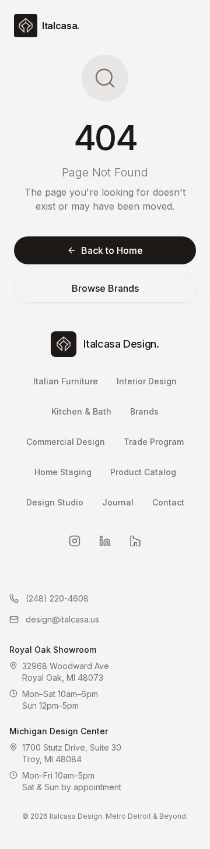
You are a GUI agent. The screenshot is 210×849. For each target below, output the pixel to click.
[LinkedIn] (105, 541)
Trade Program (154, 442)
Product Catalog (143, 472)
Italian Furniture (65, 381)
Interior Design (147, 381)
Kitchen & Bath (81, 411)
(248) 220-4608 (57, 598)
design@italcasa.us (62, 619)
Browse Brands (105, 288)
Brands (144, 411)
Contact (168, 502)
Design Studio (54, 502)
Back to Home (112, 250)
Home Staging (63, 472)
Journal (118, 502)
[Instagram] (75, 541)
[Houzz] (135, 541)
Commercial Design (65, 442)
